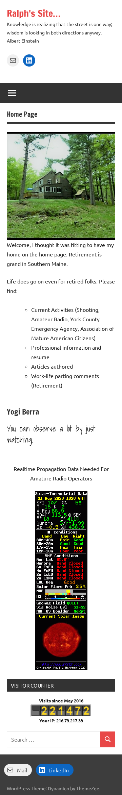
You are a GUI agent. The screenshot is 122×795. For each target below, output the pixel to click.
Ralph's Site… (33, 13)
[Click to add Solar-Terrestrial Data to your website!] (61, 667)
